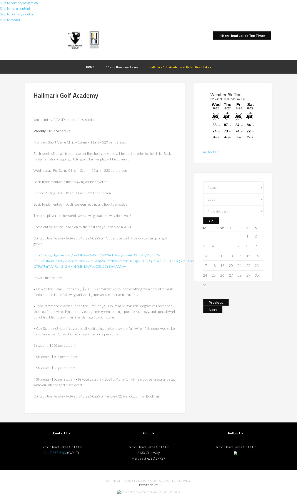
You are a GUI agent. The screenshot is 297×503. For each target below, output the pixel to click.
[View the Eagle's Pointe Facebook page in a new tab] (235, 452)
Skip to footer (10, 20)
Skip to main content (15, 8)
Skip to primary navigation (19, 3)
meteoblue (211, 152)
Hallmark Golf (86, 41)
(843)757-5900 (55, 452)
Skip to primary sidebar (17, 14)
